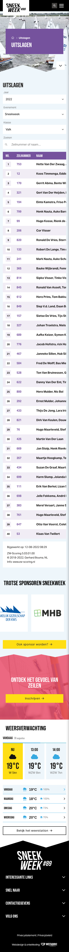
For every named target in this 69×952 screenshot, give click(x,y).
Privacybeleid (45, 935)
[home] (16, 8)
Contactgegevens (18, 903)
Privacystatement (26, 935)
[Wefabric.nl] (49, 944)
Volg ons (12, 916)
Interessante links (19, 877)
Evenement (10, 107)
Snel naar (13, 890)
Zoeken (8, 137)
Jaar (6, 92)
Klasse (7, 122)
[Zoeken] (54, 5)
